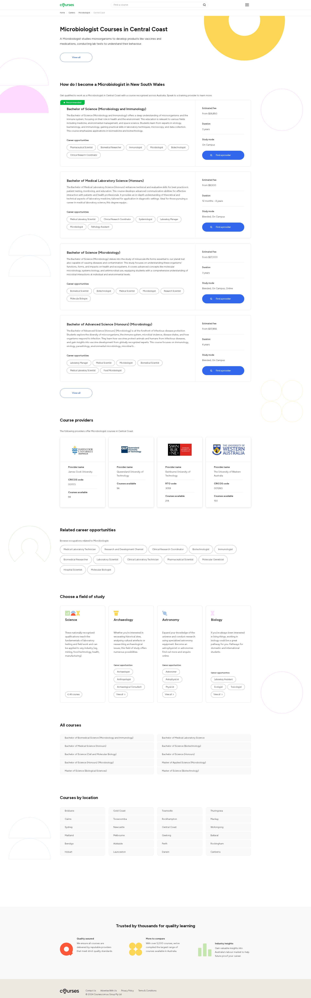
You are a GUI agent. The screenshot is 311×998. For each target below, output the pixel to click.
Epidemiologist (145, 219)
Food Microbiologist (112, 370)
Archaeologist (123, 672)
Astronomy (170, 620)
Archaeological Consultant (129, 687)
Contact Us (91, 990)
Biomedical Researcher (111, 147)
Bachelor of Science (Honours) (178, 754)
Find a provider (223, 155)
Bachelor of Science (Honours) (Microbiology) (89, 762)
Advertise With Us (108, 990)
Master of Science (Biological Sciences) (86, 770)
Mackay (215, 819)
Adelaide (118, 843)
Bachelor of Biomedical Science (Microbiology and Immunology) (99, 737)
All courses (74, 694)
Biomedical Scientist (79, 291)
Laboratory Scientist (107, 559)
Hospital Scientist (73, 569)
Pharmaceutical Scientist (81, 147)
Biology (216, 620)
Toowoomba (120, 819)
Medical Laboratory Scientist (82, 219)
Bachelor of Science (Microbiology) (93, 252)
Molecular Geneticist (213, 559)
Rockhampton (169, 819)
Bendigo (69, 843)
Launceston (119, 852)
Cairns (68, 819)
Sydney (69, 827)
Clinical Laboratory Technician (143, 559)
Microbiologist (156, 147)
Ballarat (215, 835)
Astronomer (171, 672)
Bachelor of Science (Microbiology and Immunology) (106, 109)
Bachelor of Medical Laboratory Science (183, 737)
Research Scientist (172, 291)
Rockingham (217, 843)
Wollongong (217, 827)
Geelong (166, 835)
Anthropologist (124, 679)
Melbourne (119, 835)
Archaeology (123, 620)
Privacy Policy (127, 990)
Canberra (215, 852)
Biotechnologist (178, 147)
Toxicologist (236, 687)
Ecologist (218, 687)
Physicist (170, 687)
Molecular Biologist (78, 298)
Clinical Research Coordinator (83, 155)
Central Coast (169, 827)
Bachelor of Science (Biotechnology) (181, 746)
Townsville (167, 810)
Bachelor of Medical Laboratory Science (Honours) (105, 181)
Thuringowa (217, 810)
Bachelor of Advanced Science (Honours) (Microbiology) (109, 324)
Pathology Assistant (100, 227)
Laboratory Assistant (223, 679)
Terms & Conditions (147, 990)
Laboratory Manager (169, 219)
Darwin (165, 852)
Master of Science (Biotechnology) (180, 770)
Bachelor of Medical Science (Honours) (85, 746)
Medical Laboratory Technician (80, 549)
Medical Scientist (127, 291)
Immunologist (135, 147)
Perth (164, 843)
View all (76, 57)
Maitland (69, 835)
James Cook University (80, 471)
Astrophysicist (172, 679)
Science (71, 620)
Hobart (68, 852)
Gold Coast (119, 810)
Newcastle (118, 827)
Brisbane (69, 810)
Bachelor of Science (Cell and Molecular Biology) (90, 754)
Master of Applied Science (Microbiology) (184, 762)
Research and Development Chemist (124, 549)
